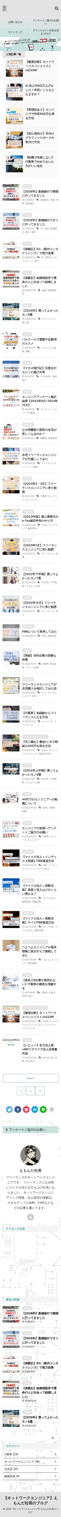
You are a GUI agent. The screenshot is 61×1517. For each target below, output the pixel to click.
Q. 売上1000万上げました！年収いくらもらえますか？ (39, 90)
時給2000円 (45, 753)
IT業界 (43, 496)
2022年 (45, 582)
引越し (35, 466)
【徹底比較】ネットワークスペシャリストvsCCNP (39, 66)
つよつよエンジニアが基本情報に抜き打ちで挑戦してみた (39, 951)
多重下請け (27, 995)
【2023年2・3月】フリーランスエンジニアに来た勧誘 (39, 488)
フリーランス (48, 318)
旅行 (28, 232)
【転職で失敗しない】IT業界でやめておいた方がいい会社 (39, 162)
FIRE (44, 635)
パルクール (46, 347)
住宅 (34, 696)
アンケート (46, 409)
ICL (42, 257)
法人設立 (30, 1061)
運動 (28, 351)
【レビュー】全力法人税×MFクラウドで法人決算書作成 (39, 1049)
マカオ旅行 (45, 376)
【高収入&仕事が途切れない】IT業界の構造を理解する (39, 984)
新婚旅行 (44, 199)
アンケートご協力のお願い (46, 22)
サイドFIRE (48, 926)
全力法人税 (48, 1057)
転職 (24, 811)
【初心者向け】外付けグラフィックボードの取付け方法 (39, 138)
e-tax (44, 525)
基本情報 (32, 963)
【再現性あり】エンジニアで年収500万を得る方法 (39, 114)
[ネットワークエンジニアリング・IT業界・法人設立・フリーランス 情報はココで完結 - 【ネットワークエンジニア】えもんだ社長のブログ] (34, 1109)
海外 (33, 232)
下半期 (53, 582)
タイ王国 (44, 228)
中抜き (52, 992)
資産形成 (52, 438)
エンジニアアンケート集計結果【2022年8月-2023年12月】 (40, 401)
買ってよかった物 (31, 586)
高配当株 (36, 901)
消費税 (43, 438)
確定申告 (32, 528)
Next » (31, 1078)
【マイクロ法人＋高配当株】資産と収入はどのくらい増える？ (39, 889)
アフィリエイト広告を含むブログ (46, 32)
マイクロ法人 (43, 868)
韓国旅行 (30, 203)
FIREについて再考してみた (39, 631)
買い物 (25, 322)
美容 (52, 199)
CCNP (45, 1021)
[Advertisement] (30, 1264)
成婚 (44, 290)
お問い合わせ (15, 22)
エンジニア (47, 721)
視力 (36, 260)
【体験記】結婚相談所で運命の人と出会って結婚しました (39, 282)
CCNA (44, 750)
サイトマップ (15, 32)
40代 (45, 807)
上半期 (53, 778)
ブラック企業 (32, 667)
